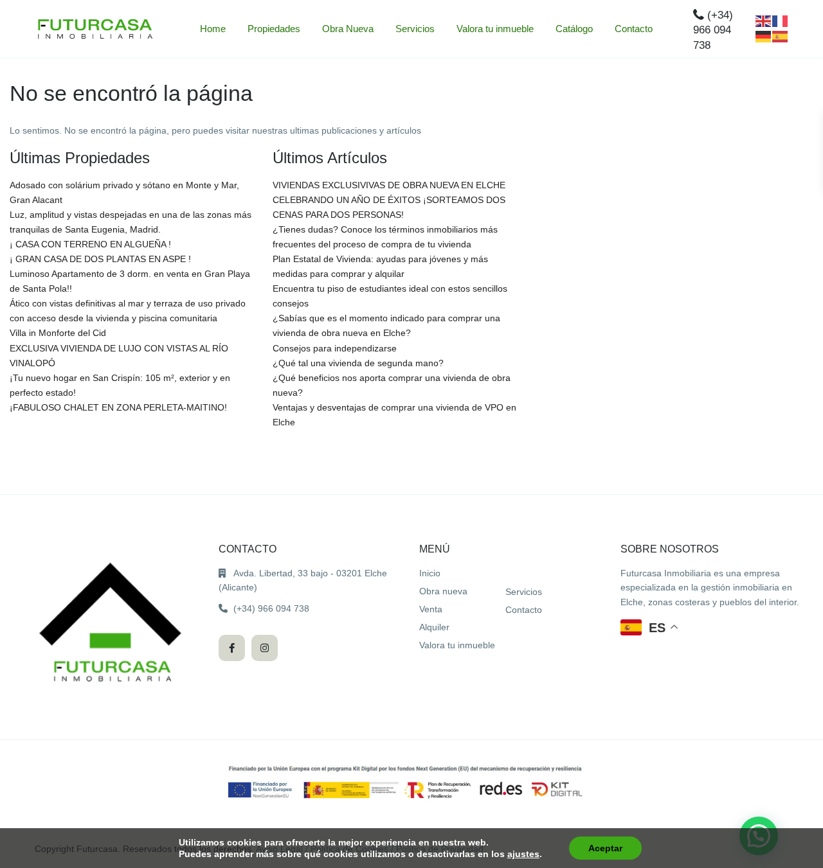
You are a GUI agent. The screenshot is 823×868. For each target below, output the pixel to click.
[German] (763, 36)
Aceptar (605, 848)
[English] (763, 20)
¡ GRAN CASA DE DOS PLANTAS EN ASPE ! (100, 259)
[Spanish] (780, 36)
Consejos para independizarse (335, 348)
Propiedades (274, 28)
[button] (649, 627)
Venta (430, 609)
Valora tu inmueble (495, 28)
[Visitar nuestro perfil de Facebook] (232, 648)
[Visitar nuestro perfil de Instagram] (264, 648)
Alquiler (434, 627)
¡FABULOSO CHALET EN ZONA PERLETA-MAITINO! (118, 407)
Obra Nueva (348, 28)
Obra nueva (443, 591)
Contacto (634, 28)
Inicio (429, 573)
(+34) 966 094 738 (713, 30)
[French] (780, 20)
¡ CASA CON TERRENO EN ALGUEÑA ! (90, 244)
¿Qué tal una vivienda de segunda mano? (358, 363)
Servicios (415, 28)
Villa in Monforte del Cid (58, 333)
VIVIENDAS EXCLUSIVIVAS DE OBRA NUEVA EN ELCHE (389, 185)
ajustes (523, 854)
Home (213, 28)
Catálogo (574, 28)
